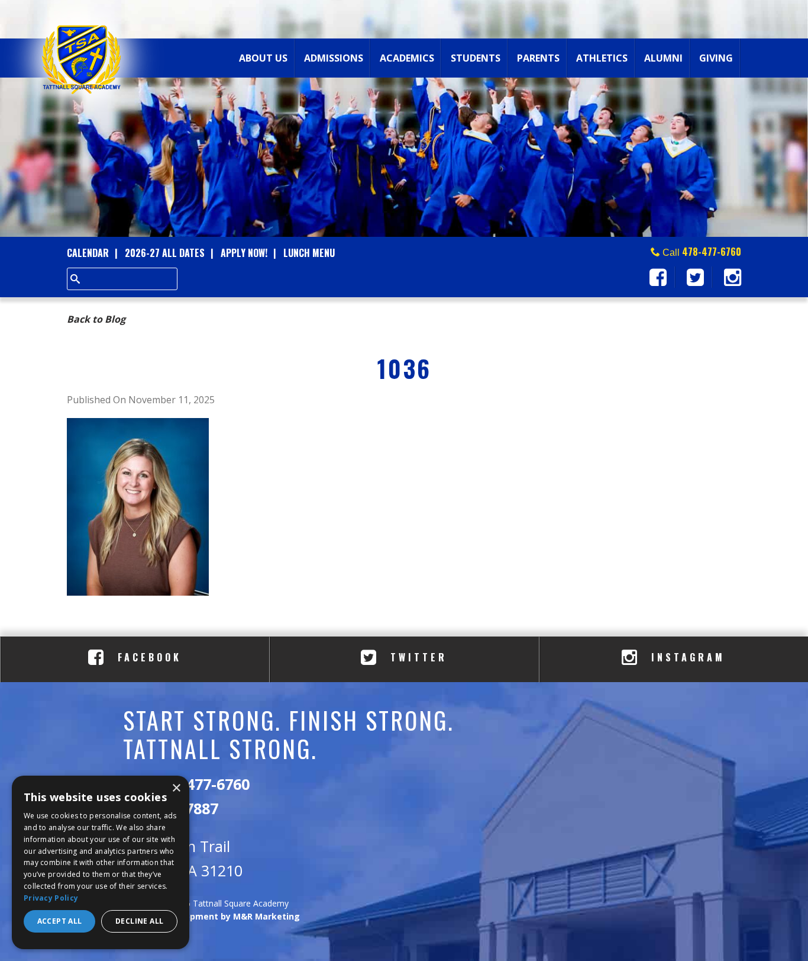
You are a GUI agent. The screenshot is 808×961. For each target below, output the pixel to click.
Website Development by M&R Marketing (211, 916)
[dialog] (100, 862)
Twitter (416, 657)
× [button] (176, 788)
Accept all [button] (59, 921)
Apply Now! (244, 253)
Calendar (88, 253)
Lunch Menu (309, 253)
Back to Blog (96, 319)
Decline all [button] (139, 921)
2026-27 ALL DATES (165, 253)
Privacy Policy (51, 898)
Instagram (685, 657)
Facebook (147, 657)
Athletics (602, 58)
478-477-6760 (711, 252)
